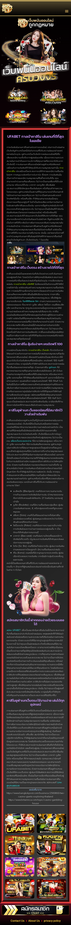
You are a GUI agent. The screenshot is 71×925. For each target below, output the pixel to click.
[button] (66, 11)
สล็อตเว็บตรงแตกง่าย (21, 440)
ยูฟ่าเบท (52, 367)
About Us (34, 920)
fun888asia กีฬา (31, 301)
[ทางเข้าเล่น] (18, 95)
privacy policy (52, 920)
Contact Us (17, 920)
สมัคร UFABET (14, 630)
